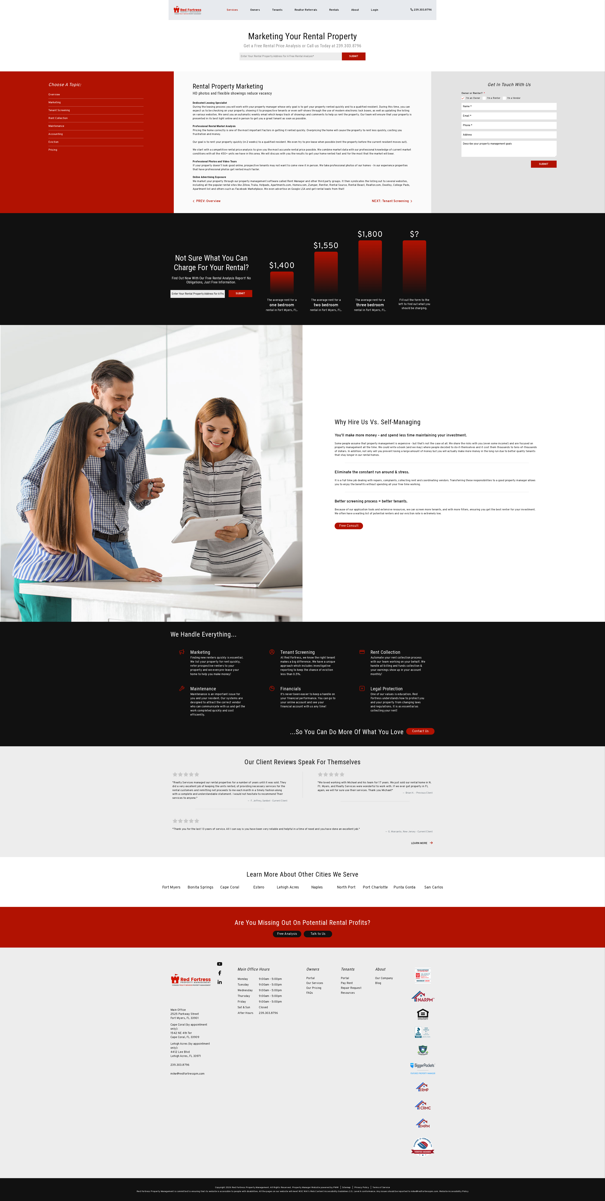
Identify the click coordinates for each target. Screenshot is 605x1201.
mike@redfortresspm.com (187, 1074)
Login (374, 10)
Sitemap (346, 1187)
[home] (187, 10)
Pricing (52, 150)
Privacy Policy (361, 1187)
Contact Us (420, 731)
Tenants (277, 10)
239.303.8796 (423, 10)
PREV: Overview (208, 201)
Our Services (314, 983)
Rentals (334, 10)
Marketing (54, 102)
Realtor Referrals (306, 10)
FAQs (309, 993)
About (355, 10)
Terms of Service (381, 1187)
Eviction (53, 142)
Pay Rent (347, 983)
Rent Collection (58, 118)
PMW (336, 1187)
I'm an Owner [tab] (473, 98)
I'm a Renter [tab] (493, 98)
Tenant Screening (59, 110)
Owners (255, 10)
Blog (378, 983)
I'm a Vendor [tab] (514, 98)
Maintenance (56, 126)
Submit (353, 56)
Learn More (419, 843)
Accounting (55, 134)
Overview (54, 94)
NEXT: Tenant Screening (390, 201)
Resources (348, 993)
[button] (219, 964)
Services (232, 10)
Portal (310, 978)
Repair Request (351, 988)
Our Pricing (313, 988)
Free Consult (348, 526)
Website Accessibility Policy (453, 1191)
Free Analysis (287, 934)
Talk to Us (318, 934)
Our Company (384, 978)
